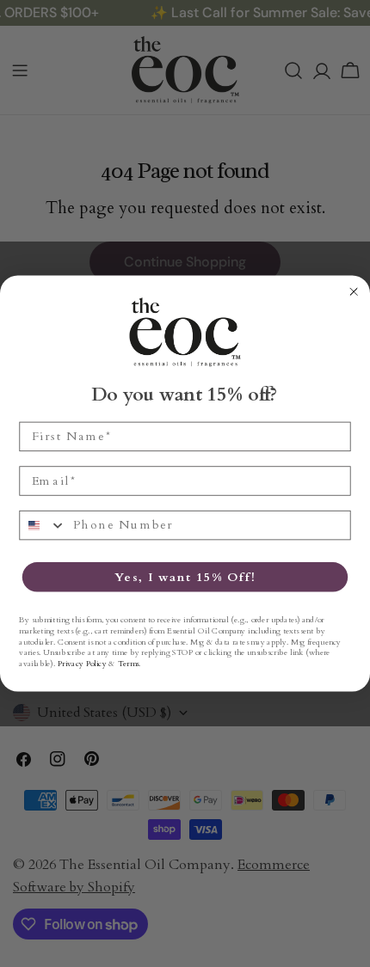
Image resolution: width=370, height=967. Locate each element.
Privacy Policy (82, 664)
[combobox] (42, 525)
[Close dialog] (354, 292)
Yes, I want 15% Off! (185, 577)
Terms (128, 664)
